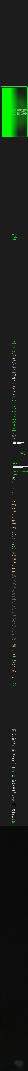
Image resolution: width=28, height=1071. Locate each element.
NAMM (13, 520)
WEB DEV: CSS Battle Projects (14, 814)
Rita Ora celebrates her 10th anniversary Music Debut (14, 658)
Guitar (13, 517)
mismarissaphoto (24, 471)
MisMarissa (15, 471)
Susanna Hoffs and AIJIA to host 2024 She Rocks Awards (14, 540)
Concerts (14, 558)
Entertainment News (14, 513)
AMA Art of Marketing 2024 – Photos (14, 762)
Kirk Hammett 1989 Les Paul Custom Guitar (14, 491)
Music (13, 518)
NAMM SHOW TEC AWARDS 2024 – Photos (14, 788)
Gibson (13, 515)
